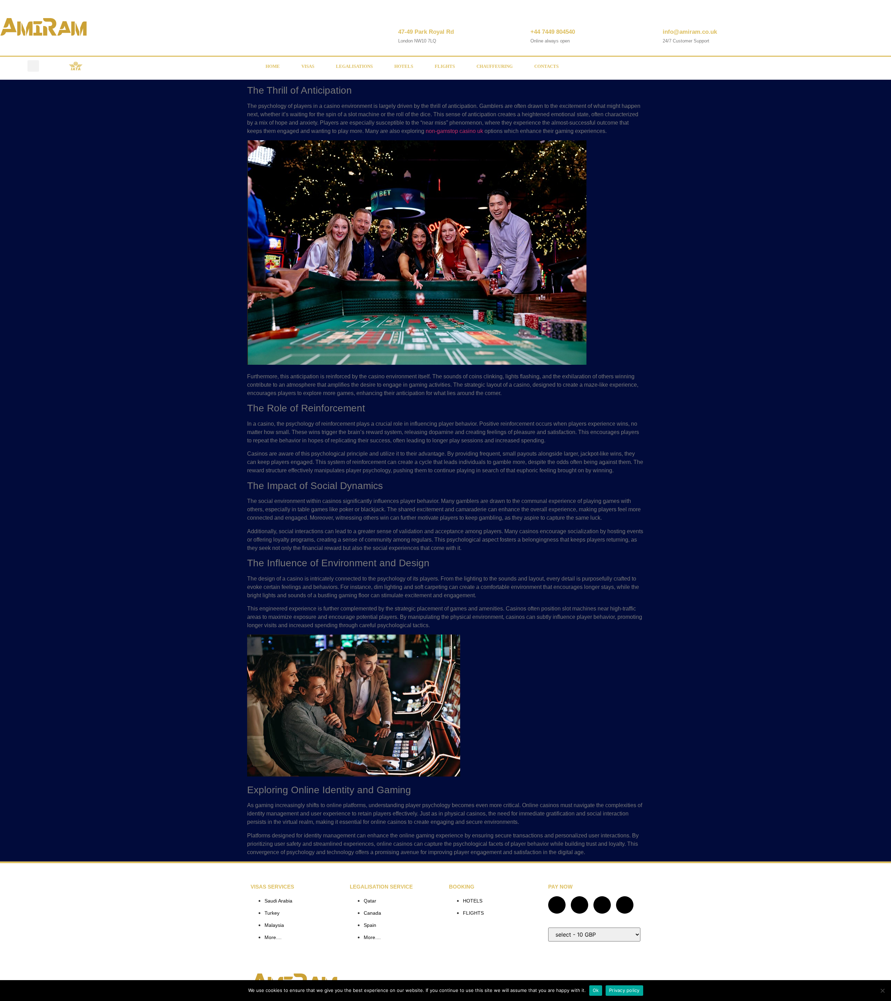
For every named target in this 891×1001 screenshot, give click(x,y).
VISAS (307, 66)
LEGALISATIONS (354, 66)
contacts (546, 66)
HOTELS (403, 66)
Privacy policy (624, 990)
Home (273, 66)
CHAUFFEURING (494, 66)
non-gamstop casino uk (454, 131)
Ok (596, 990)
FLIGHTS (445, 66)
